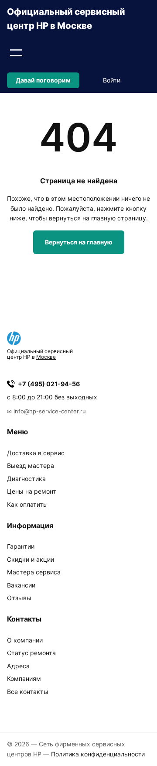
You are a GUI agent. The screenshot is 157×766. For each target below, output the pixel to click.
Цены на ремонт (31, 491)
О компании (25, 640)
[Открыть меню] (16, 53)
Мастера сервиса (34, 572)
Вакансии (21, 585)
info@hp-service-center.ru (50, 411)
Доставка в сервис (36, 453)
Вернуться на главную (79, 242)
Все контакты (27, 691)
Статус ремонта (31, 652)
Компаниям (24, 678)
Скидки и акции (30, 559)
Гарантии (20, 546)
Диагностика (26, 478)
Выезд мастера (30, 465)
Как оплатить (27, 504)
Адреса (18, 666)
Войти (111, 80)
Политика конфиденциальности (98, 754)
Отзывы (19, 597)
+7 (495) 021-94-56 (49, 384)
